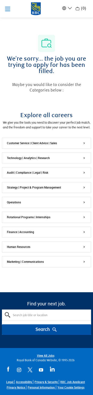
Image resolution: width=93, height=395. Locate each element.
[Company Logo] (36, 8)
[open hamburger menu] (7, 9)
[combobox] (46, 315)
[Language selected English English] (66, 8)
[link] (70, 387)
